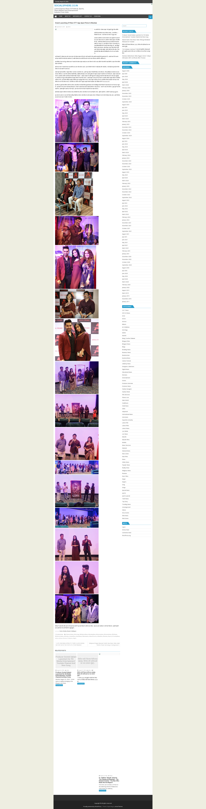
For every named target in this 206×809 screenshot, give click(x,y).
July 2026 (124, 73)
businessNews (126, 358)
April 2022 (125, 211)
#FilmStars (66, 636)
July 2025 (124, 107)
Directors (65, 638)
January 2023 (125, 186)
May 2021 (125, 242)
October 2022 (126, 194)
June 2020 (125, 273)
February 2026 (126, 87)
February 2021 (126, 251)
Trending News (126, 504)
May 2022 (125, 208)
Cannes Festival (126, 361)
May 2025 (125, 113)
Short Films (125, 476)
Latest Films (125, 425)
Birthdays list (77, 16)
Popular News (126, 465)
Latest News (125, 428)
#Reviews (105, 636)
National (124, 448)
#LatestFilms (72, 636)
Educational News (127, 372)
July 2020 (124, 270)
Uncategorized (126, 507)
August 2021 (125, 234)
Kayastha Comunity (127, 420)
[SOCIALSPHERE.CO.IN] (56, 16)
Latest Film (125, 423)
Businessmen (126, 355)
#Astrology (76, 634)
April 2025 (125, 116)
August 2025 (125, 104)
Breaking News (59, 634)
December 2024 (126, 127)
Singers (74, 638)
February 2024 (126, 155)
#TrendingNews (115, 636)
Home (60, 16)
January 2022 (125, 220)
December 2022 (126, 189)
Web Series (125, 518)
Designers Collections (128, 366)
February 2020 (126, 284)
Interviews (125, 417)
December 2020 (126, 256)
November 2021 (126, 225)
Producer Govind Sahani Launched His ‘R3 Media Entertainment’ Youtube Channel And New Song (66, 661)
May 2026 (125, 79)
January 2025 (125, 124)
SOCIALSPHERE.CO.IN (66, 5)
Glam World (125, 400)
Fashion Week (126, 392)
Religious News (126, 470)
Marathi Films (125, 439)
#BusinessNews (99, 634)
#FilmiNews (114, 634)
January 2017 (125, 301)
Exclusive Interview (127, 383)
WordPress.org (126, 535)
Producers (70, 638)
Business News (126, 352)
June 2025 (125, 110)
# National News (69, 634)
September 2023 (127, 169)
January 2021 (125, 253)
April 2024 (125, 149)
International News (127, 414)
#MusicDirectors (93, 636)
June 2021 (125, 239)
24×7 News (125, 310)
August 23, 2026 (60, 670)
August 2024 (125, 138)
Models (124, 442)
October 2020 (126, 262)
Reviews (124, 473)
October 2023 (126, 166)
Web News (125, 515)
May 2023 (125, 175)
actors (56, 638)
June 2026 (125, 76)
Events (124, 380)
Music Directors (126, 445)
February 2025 (126, 121)
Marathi (124, 437)
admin (69, 26)
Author (124, 332)
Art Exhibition (125, 327)
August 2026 (125, 71)
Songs (124, 487)
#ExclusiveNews (107, 634)
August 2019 (125, 290)
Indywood (125, 411)
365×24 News (126, 313)
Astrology (125, 330)
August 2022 (125, 200)
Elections (124, 375)
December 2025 (126, 93)
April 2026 (125, 82)
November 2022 (126, 192)
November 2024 (126, 130)
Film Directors (126, 394)
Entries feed (125, 530)
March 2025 (125, 118)
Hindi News (125, 406)
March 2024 (125, 152)
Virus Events (125, 513)
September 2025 (127, 102)
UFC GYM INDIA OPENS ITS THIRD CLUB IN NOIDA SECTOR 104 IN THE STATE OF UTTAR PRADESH (70, 644)
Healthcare (125, 403)
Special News (125, 490)
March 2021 (125, 248)
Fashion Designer (127, 389)
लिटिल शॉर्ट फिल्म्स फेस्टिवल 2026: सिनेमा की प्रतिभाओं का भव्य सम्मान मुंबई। (87, 661)
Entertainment (126, 377)
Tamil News (125, 498)
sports (124, 493)
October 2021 (126, 228)
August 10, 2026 (103, 775)
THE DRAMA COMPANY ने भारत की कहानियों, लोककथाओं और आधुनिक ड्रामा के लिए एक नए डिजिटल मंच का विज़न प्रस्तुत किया (136, 51)
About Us (67, 16)
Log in (123, 527)
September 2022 (127, 197)
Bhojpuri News (126, 344)
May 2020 (125, 276)
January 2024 (125, 158)
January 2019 (125, 296)
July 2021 (124, 237)
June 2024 (125, 144)
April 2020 (125, 279)
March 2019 (125, 293)
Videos (124, 510)
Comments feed (126, 532)
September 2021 (127, 231)
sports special (126, 496)
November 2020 (126, 259)
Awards (124, 335)
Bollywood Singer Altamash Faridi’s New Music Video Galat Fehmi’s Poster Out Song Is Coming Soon (104, 644)
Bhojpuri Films (126, 341)
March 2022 (125, 214)
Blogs (123, 347)
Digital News (125, 369)
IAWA (123, 408)
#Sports (110, 636)
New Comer (125, 453)
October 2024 (126, 133)
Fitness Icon (125, 397)
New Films (125, 456)
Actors (124, 318)
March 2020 (125, 282)
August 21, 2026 (82, 670)
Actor (123, 316)
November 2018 (126, 298)
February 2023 (126, 183)
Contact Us (88, 16)
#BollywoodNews (84, 634)
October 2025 (126, 99)
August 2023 (125, 172)
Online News (125, 462)
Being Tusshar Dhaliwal (128, 338)
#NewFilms (99, 636)
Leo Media (125, 431)
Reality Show (125, 468)
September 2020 (127, 265)
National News (126, 451)
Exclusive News (126, 386)
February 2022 (126, 217)
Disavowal (97, 16)
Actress (60, 638)
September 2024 (127, 135)
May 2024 (125, 147)
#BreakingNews (92, 634)
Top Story (125, 501)
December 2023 (126, 161)
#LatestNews (79, 636)
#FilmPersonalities (59, 636)
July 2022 (124, 203)
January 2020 (125, 287)
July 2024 (124, 141)
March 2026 (125, 85)
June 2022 (125, 206)
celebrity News (126, 363)
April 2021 (125, 245)
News (123, 459)
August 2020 (125, 268)
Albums (124, 324)
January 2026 (125, 90)
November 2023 (126, 163)
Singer (124, 479)
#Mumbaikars (85, 636)
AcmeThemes (119, 806)
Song (123, 484)
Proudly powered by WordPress (92, 806)
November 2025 (126, 96)
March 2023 (125, 180)
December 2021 (126, 223)
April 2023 (125, 178)
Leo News (125, 434)
